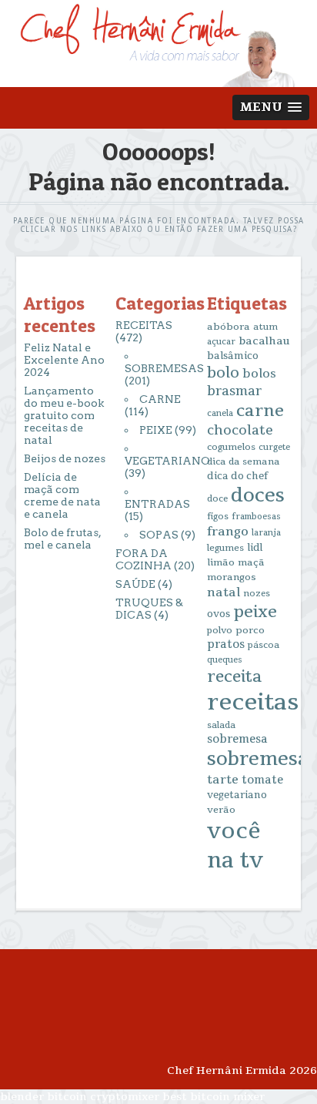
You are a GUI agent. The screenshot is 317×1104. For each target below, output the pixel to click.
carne (260, 410)
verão (221, 810)
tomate (262, 780)
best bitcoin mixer (213, 1096)
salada (221, 725)
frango (228, 531)
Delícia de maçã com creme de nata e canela (62, 495)
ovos (218, 614)
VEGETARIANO (167, 461)
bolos (259, 373)
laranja (266, 533)
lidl (254, 548)
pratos (226, 644)
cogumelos (231, 447)
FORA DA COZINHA (143, 559)
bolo (223, 373)
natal (223, 592)
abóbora (228, 326)
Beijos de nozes (64, 458)
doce (217, 499)
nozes (256, 593)
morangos (231, 577)
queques (224, 660)
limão (221, 562)
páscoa (263, 645)
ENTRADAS (157, 504)
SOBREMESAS (164, 368)
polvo (219, 630)
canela (220, 413)
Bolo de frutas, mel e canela (62, 538)
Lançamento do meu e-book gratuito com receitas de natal (64, 415)
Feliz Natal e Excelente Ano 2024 (64, 359)
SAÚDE (135, 584)
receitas (253, 702)
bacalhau (264, 341)
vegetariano (237, 795)
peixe (255, 611)
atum (265, 327)
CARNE (160, 399)
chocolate (240, 430)
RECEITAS (143, 325)
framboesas (256, 516)
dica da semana (243, 461)
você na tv (235, 846)
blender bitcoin (43, 1096)
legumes (225, 548)
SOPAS (159, 535)
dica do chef (237, 476)
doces (258, 495)
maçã (251, 562)
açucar (221, 341)
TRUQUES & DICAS (149, 608)
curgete (274, 447)
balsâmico (233, 356)
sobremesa (237, 739)
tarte (223, 779)
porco (250, 630)
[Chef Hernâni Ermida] (159, 79)
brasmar (234, 391)
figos (218, 516)
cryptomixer (124, 1096)
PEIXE (155, 430)
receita (234, 676)
